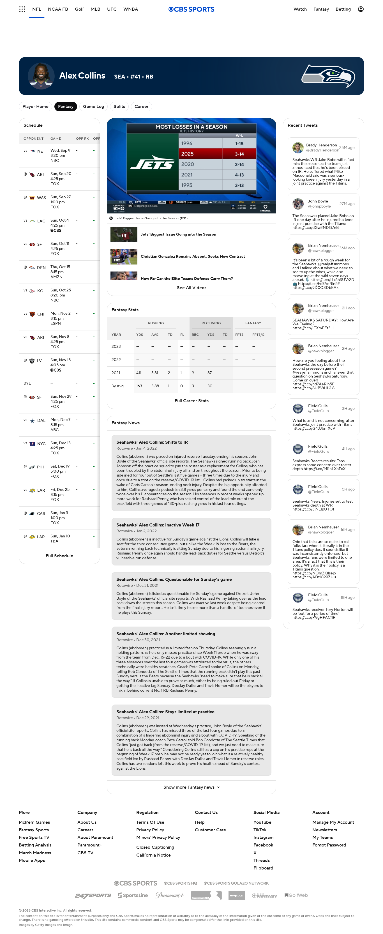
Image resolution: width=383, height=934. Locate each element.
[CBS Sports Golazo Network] (236, 882)
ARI (40, 174)
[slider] (191, 197)
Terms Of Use (150, 822)
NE (40, 151)
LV (39, 361)
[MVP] (237, 893)
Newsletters (324, 830)
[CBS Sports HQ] (180, 882)
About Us (86, 822)
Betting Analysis (35, 845)
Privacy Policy (150, 830)
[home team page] (32, 151)
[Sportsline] (133, 894)
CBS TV (85, 853)
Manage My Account (333, 822)
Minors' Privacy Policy (158, 837)
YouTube (262, 822)
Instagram (263, 837)
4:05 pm (60, 363)
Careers (85, 830)
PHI (40, 467)
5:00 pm (60, 469)
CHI (40, 314)
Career (142, 106)
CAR (41, 513)
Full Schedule (59, 556)
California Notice (153, 855)
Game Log (93, 106)
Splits (119, 106)
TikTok (259, 830)
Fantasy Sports (34, 830)
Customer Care (210, 830)
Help (200, 822)
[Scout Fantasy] (265, 895)
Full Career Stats (192, 401)
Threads (261, 860)
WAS (41, 198)
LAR (41, 490)
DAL (41, 420)
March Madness (35, 853)
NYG (41, 444)
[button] (117, 206)
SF (39, 244)
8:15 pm (60, 270)
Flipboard (263, 868)
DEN (41, 267)
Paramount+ (89, 845)
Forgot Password (329, 845)
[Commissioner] (206, 893)
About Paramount (95, 837)
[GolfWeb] (296, 895)
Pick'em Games (34, 822)
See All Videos (191, 288)
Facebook (263, 845)
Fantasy (65, 106)
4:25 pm (60, 176)
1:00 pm (60, 200)
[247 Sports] (93, 894)
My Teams (322, 837)
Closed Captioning (155, 847)
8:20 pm (60, 153)
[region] (191, 165)
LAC (41, 221)
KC (40, 291)
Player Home (35, 106)
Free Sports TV (34, 837)
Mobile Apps (32, 860)
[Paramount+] (169, 894)
